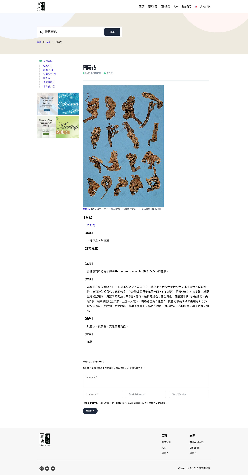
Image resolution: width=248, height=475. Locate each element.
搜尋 (112, 32)
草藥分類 (47, 60)
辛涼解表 (49, 82)
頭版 (141, 6)
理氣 (47, 65)
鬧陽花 (86, 209)
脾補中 (48, 69)
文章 (176, 6)
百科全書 (165, 6)
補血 (47, 78)
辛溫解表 (49, 86)
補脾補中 (49, 74)
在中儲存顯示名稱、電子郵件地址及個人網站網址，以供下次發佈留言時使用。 (126, 403)
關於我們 (152, 6)
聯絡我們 (186, 6)
